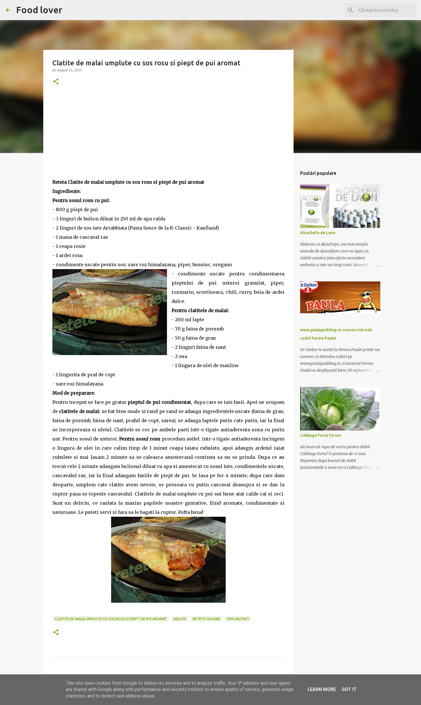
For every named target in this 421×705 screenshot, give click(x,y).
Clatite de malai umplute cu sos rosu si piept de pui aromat (111, 619)
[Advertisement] (168, 137)
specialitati (238, 619)
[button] (55, 82)
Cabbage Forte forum (320, 435)
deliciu (180, 619)
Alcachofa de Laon (317, 232)
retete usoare (206, 619)
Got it (349, 689)
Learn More (322, 689)
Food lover (39, 10)
